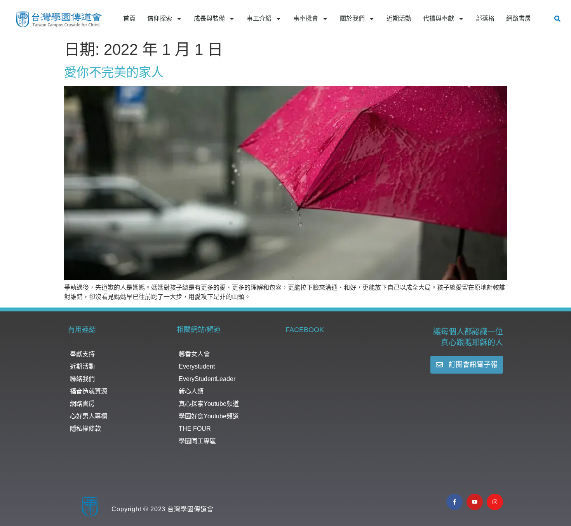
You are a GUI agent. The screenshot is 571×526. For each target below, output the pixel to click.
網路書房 (518, 18)
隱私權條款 (85, 428)
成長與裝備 (209, 18)
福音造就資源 (88, 391)
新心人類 (191, 391)
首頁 (129, 18)
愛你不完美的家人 (114, 72)
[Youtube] (475, 502)
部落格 (485, 18)
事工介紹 (259, 18)
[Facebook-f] (454, 502)
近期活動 (398, 18)
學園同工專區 (197, 441)
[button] (557, 18)
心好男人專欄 (88, 416)
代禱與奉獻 (438, 18)
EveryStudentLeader (207, 379)
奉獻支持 (82, 354)
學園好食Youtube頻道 (209, 416)
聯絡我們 (82, 379)
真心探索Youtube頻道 (209, 403)
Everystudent (197, 366)
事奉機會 (305, 18)
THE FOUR (195, 428)
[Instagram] (495, 502)
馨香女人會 (194, 354)
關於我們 (352, 18)
